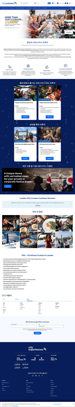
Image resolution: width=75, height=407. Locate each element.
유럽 (28, 299)
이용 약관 (52, 382)
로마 (39, 312)
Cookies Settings (54, 395)
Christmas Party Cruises (26, 45)
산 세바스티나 (22, 307)
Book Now (25, 116)
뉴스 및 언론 (28, 386)
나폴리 (39, 309)
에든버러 (4, 307)
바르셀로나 (22, 304)
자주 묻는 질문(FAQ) (29, 382)
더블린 (56, 304)
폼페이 (39, 310)
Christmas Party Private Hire (47, 45)
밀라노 (39, 307)
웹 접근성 (52, 392)
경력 (3, 384)
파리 (4, 312)
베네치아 (40, 313)
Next (71, 204)
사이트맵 (52, 390)
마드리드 (21, 306)
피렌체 (39, 306)
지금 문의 (8, 186)
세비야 (21, 309)
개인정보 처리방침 (54, 386)
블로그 (3, 388)
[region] (37, 404)
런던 (4, 304)
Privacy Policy (15, 405)
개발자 (52, 393)
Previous (4, 204)
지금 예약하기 (69, 32)
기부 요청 (3, 390)
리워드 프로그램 (29, 390)
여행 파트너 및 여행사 (30, 392)
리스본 (56, 308)
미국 (4, 299)
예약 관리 (27, 388)
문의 (27, 384)
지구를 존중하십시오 (5, 386)
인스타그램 (32, 375)
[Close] (73, 404)
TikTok (39, 375)
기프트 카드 (52, 388)
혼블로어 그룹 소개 (5, 382)
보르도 (4, 311)
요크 (4, 306)
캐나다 (16, 299)
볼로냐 (39, 304)
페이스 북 (35, 375)
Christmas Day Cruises (36, 45)
